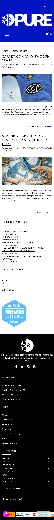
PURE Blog (7, 424)
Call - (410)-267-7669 (11, 290)
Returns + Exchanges (12, 434)
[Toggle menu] (48, 458)
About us (6, 415)
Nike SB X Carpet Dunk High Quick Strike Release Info (27, 140)
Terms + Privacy (9, 443)
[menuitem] (27, 458)
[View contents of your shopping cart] (47, 33)
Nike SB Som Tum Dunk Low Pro (17, 242)
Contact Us (7, 429)
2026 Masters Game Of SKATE (16, 231)
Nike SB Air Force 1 (11, 237)
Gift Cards (7, 420)
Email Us (5, 283)
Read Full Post (46, 126)
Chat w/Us (6, 287)
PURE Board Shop (43, 64)
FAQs (4, 438)
